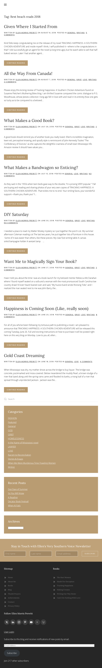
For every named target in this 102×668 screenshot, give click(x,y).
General (71, 33)
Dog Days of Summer (18, 489)
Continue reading (16, 63)
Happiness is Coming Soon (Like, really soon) (46, 308)
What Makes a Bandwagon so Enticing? (41, 167)
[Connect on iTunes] (37, 622)
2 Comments (10, 82)
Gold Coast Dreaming (24, 355)
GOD (10, 430)
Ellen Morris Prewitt (26, 33)
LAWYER (12, 446)
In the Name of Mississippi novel (23, 442)
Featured (12, 422)
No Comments (11, 223)
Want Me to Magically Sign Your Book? (40, 261)
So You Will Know (16, 493)
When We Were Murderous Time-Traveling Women (32, 463)
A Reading (13, 497)
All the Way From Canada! (28, 73)
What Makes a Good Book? (29, 120)
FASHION (12, 418)
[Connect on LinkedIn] (13, 622)
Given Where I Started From (30, 26)
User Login (9, 631)
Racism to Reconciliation (19, 454)
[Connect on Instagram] (19, 622)
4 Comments (86, 361)
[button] (5, 4)
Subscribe (90, 553)
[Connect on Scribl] (43, 622)
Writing (80, 33)
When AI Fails (14, 505)
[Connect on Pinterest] (25, 622)
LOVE (85, 79)
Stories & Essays (15, 458)
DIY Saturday (16, 214)
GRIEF (79, 79)
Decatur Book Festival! (18, 501)
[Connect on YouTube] (31, 622)
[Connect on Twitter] (7, 622)
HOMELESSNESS (16, 438)
